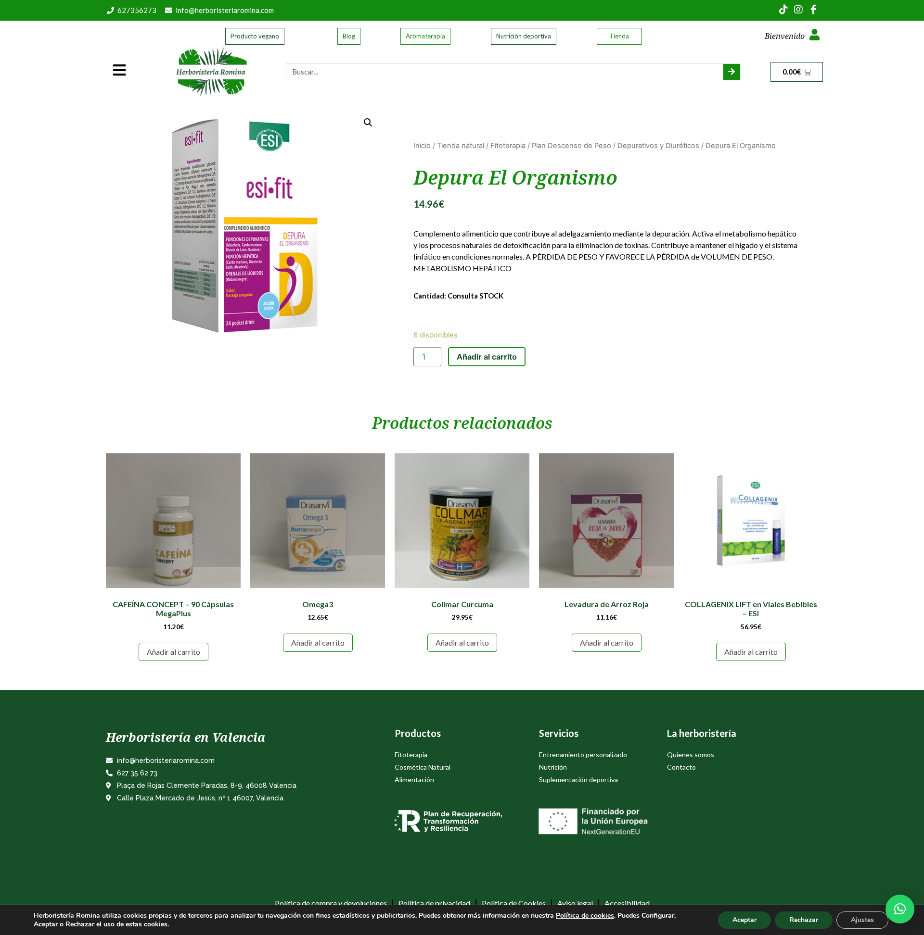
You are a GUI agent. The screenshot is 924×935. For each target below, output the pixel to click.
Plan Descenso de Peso (571, 145)
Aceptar (744, 919)
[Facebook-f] (813, 9)
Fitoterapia (508, 145)
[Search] (731, 72)
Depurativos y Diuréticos (658, 145)
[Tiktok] (783, 9)
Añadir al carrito (487, 357)
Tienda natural (460, 145)
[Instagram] (798, 9)
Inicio (422, 145)
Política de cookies (585, 915)
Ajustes (862, 919)
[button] (900, 909)
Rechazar (803, 919)
